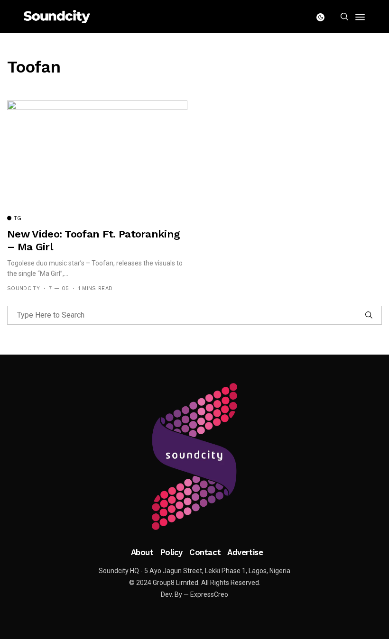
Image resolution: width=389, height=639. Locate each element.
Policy (171, 552)
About (142, 552)
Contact (205, 552)
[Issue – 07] (194, 456)
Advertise (245, 552)
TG (18, 218)
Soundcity (23, 288)
